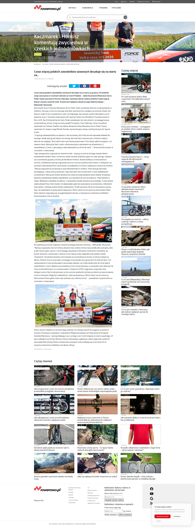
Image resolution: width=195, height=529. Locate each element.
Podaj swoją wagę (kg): (112, 507)
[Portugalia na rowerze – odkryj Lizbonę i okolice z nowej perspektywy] (136, 206)
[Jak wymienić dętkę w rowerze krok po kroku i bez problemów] (141, 404)
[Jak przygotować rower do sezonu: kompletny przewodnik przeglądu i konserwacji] (54, 375)
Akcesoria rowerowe (129, 259)
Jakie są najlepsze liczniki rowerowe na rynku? (97, 476)
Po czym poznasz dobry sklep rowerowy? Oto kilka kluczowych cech (135, 98)
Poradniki (103, 8)
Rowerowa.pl (37, 64)
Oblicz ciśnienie (125, 515)
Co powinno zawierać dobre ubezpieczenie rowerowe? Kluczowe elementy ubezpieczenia (133, 189)
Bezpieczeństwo (127, 166)
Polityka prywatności (93, 495)
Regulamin (124, 1)
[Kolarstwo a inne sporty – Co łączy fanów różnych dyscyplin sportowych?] (97, 434)
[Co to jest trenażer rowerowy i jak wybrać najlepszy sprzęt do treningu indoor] (136, 296)
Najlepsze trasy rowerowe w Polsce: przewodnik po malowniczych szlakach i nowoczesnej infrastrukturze (94, 419)
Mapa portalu (39, 500)
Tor (89, 487)
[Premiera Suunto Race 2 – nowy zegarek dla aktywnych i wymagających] (136, 143)
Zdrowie (70, 495)
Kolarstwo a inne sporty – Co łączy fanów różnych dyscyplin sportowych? (95, 449)
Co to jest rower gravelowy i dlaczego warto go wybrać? (140, 390)
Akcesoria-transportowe (130, 229)
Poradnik (70, 492)
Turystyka (71, 497)
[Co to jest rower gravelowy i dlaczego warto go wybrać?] (141, 375)
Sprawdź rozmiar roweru (114, 500)
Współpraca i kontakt (143, 1)
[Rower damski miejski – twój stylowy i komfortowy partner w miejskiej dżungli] (141, 463)
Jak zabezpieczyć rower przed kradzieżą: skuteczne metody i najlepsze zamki (51, 418)
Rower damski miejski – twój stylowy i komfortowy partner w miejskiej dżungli (138, 477)
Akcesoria (125, 136)
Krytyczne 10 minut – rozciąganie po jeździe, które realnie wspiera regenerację (135, 128)
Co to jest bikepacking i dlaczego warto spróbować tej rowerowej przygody (135, 281)
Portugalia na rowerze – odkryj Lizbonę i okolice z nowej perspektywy (134, 221)
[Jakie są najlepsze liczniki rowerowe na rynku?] (97, 463)
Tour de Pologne (73, 500)
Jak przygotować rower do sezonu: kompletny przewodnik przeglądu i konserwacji (54, 390)
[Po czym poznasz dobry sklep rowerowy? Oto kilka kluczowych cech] (136, 83)
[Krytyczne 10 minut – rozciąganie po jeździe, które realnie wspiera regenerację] (136, 113)
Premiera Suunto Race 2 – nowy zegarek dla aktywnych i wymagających (135, 158)
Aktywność (125, 106)
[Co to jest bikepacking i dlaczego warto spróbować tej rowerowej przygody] (136, 266)
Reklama (132, 1)
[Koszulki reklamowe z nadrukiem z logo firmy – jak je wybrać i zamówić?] (141, 434)
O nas (116, 1)
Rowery (124, 76)
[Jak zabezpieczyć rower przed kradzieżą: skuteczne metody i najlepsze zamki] (54, 404)
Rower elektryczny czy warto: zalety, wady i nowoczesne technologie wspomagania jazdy (97, 390)
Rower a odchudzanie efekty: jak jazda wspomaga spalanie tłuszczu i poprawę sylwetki (135, 251)
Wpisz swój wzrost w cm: (113, 493)
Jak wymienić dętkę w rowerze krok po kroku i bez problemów (140, 418)
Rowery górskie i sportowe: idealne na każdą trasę (53, 477)
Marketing (124, 427)
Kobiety (123, 456)
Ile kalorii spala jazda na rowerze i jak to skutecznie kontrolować (51, 449)
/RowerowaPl (156, 1)
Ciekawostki (71, 502)
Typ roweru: (127, 511)
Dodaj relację (91, 500)
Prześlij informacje (93, 498)
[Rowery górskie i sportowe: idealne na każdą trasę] (54, 463)
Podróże (125, 199)
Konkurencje (87, 8)
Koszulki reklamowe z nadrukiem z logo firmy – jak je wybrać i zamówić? (140, 449)
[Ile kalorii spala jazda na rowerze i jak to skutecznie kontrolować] (54, 434)
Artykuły (72, 8)
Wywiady (90, 493)
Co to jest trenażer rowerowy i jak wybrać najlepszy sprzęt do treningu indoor (134, 311)
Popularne (116, 8)
